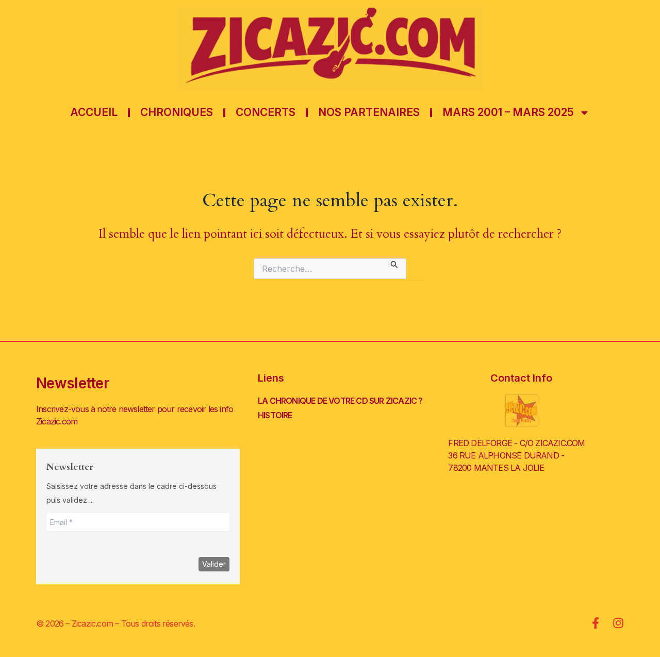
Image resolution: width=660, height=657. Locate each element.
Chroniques (176, 112)
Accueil (94, 112)
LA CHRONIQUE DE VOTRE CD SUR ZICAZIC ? (340, 401)
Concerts (265, 112)
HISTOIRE (275, 415)
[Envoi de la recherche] (394, 263)
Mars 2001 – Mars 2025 (508, 112)
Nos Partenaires (369, 112)
